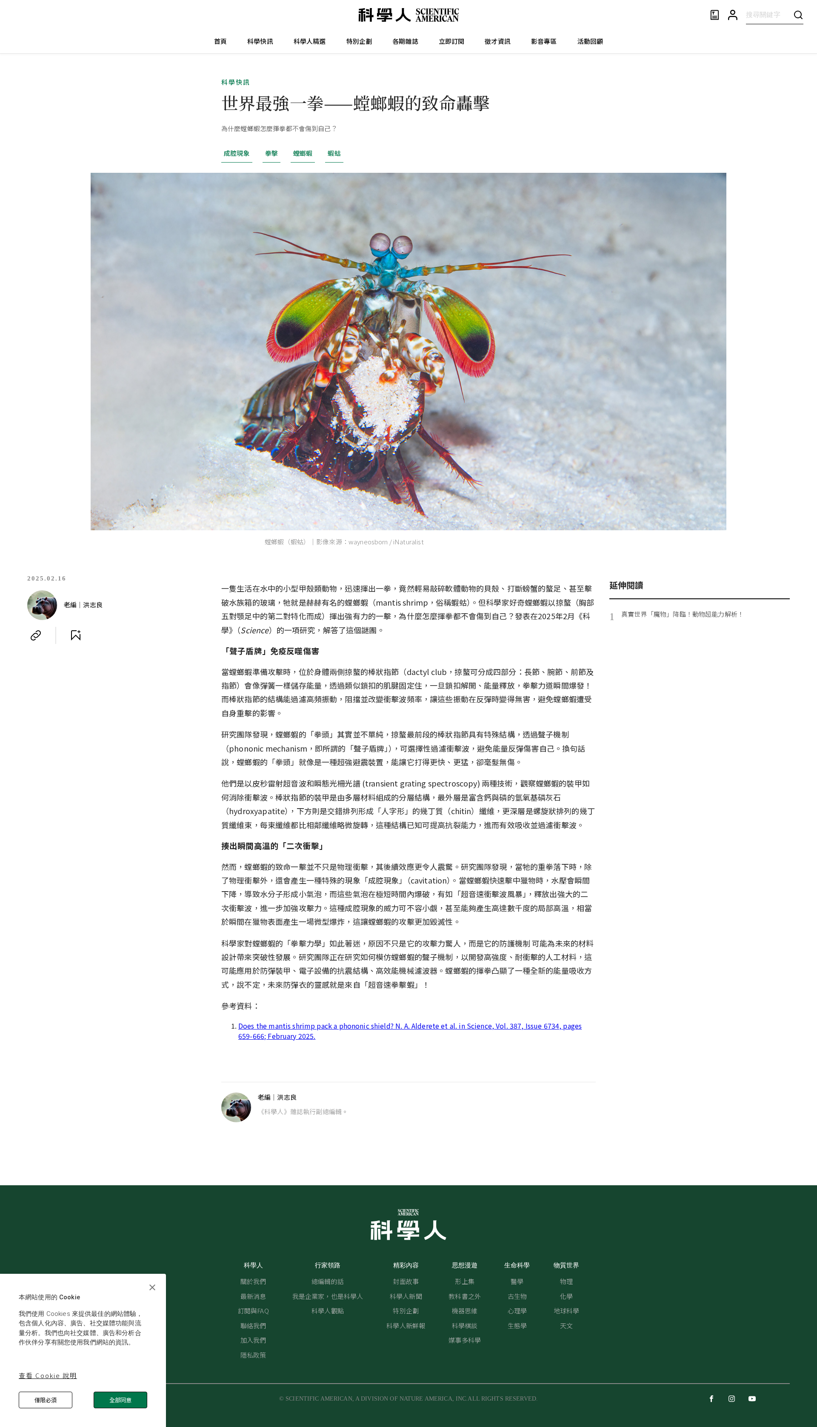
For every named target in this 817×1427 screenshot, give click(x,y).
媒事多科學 (464, 1339)
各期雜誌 (405, 41)
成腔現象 (237, 153)
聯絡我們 (253, 1325)
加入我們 (253, 1339)
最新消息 (253, 1296)
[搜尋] (798, 14)
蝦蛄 (334, 153)
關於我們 (253, 1281)
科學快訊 (260, 41)
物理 (566, 1281)
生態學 (517, 1325)
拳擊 (271, 153)
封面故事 (406, 1281)
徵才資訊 (498, 41)
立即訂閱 (452, 41)
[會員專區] (732, 15)
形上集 (464, 1281)
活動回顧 (590, 41)
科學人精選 (310, 41)
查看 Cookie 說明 (48, 1375)
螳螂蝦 (302, 153)
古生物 (517, 1296)
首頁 (220, 41)
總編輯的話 (327, 1281)
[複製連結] (35, 635)
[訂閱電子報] (715, 15)
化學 (566, 1296)
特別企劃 (359, 41)
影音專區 (544, 41)
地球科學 (567, 1310)
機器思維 (465, 1310)
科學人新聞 (406, 1296)
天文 (566, 1325)
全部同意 (120, 1400)
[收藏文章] (75, 635)
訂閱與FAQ (253, 1310)
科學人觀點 (327, 1310)
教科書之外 (464, 1296)
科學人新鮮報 (405, 1325)
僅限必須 (45, 1400)
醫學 (517, 1281)
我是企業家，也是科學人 (327, 1296)
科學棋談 (465, 1325)
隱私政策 (253, 1354)
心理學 (517, 1310)
